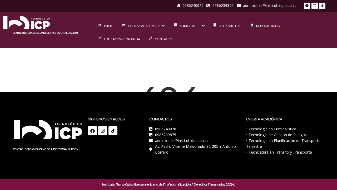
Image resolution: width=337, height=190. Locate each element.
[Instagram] (314, 6)
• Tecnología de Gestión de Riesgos (276, 134)
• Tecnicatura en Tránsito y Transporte (279, 152)
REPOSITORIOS (268, 25)
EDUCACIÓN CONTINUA (122, 39)
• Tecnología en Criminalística (271, 128)
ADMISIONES (190, 25)
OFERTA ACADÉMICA (144, 25)
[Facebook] (307, 6)
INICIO (108, 25)
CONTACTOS (165, 39)
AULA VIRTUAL (230, 25)
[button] (143, 25)
